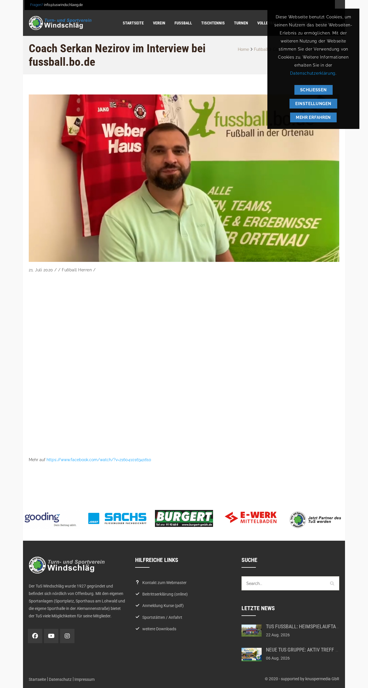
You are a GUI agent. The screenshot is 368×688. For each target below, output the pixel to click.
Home (243, 49)
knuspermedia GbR (322, 679)
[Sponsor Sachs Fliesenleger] (117, 518)
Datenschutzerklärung (313, 73)
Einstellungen (313, 103)
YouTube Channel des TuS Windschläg (51, 636)
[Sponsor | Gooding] (51, 519)
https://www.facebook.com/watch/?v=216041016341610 (99, 459)
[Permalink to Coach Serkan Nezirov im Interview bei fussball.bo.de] (184, 178)
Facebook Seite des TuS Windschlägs (35, 636)
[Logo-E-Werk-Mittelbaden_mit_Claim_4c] (251, 517)
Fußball (261, 49)
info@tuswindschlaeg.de (63, 5)
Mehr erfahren (313, 117)
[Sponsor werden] (317, 519)
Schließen (313, 90)
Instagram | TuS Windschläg (67, 636)
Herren (85, 270)
